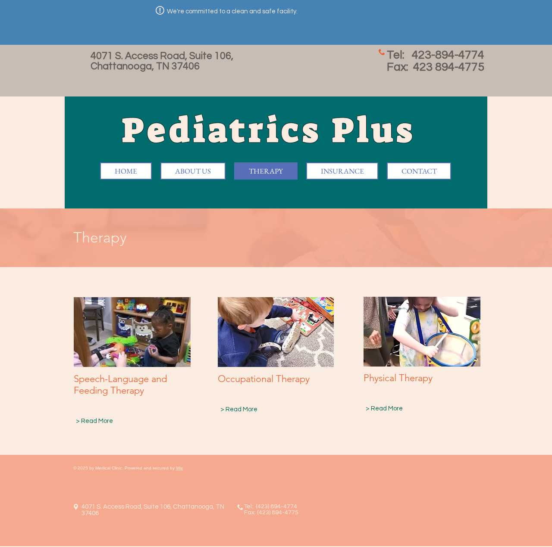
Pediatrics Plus (273, 130)
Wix (179, 468)
